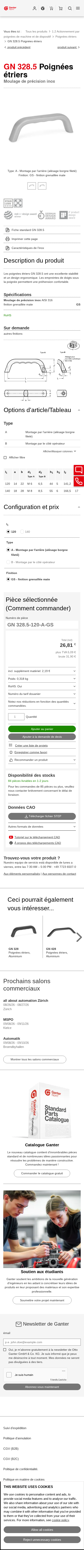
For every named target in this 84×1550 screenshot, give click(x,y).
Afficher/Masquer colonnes (58, 451)
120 (13, 531)
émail (6, 1333)
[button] (34, 8)
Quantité (31, 716)
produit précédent (18, 47)
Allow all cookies (42, 1529)
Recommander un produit (31, 759)
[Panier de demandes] (51, 8)
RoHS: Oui (15, 686)
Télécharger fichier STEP (45, 816)
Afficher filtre (17, 457)
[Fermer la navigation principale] (78, 8)
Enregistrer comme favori (30, 752)
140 (27, 531)
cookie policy (60, 1520)
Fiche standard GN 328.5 (28, 230)
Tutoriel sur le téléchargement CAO (37, 837)
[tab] (32, 185)
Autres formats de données (25, 826)
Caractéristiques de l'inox (28, 248)
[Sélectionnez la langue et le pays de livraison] (43, 8)
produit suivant (67, 47)
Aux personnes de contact (59, 873)
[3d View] (73, 345)
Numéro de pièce (17, 618)
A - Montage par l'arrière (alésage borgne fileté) (39, 552)
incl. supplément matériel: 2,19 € (29, 671)
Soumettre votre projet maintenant (42, 1300)
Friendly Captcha (58, 1379)
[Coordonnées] (79, 481)
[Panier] (60, 8)
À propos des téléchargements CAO (37, 843)
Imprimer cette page (25, 239)
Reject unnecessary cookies (42, 1539)
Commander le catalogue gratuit (42, 1173)
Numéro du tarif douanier (24, 693)
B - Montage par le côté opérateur (33, 562)
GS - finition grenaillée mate (30, 579)
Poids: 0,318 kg (18, 678)
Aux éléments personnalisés (22, 873)
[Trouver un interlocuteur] (79, 470)
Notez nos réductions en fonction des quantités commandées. (38, 703)
